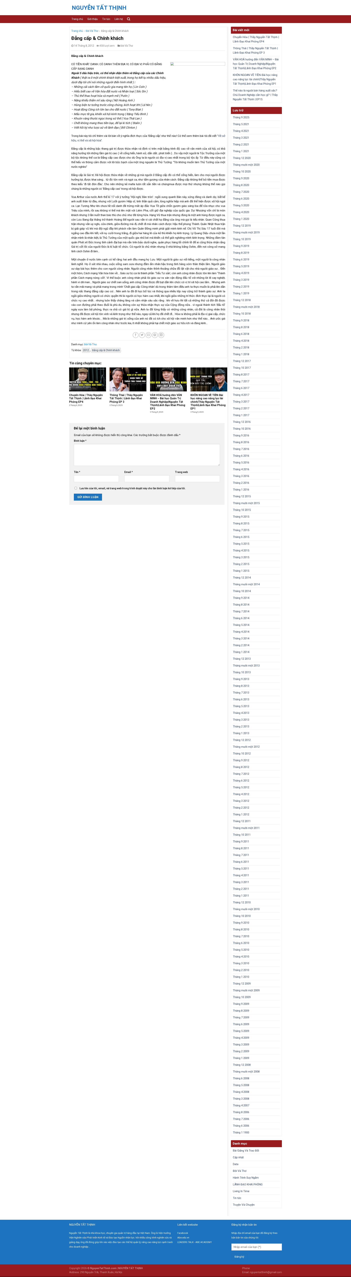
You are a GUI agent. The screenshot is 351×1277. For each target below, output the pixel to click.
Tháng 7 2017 (241, 381)
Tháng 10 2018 (242, 313)
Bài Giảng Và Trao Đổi (246, 1150)
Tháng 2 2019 (241, 286)
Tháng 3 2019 (241, 279)
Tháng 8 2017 (241, 374)
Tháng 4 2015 (241, 550)
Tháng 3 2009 (241, 1044)
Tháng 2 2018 (241, 347)
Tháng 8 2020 (241, 185)
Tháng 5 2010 (241, 949)
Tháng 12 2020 (242, 158)
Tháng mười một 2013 (246, 665)
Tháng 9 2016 (241, 435)
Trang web (181, 472)
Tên (77, 472)
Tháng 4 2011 (241, 875)
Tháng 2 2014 (241, 645)
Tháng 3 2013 (241, 719)
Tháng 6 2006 (241, 1125)
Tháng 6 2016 (241, 455)
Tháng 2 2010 (241, 970)
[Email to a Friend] (148, 335)
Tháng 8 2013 (241, 686)
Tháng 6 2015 (241, 537)
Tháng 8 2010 (241, 929)
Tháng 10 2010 (242, 916)
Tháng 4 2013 (241, 713)
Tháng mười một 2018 (246, 307)
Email (128, 472)
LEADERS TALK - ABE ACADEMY (194, 1242)
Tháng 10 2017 (242, 367)
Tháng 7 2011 (241, 855)
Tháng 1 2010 (241, 977)
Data (235, 1164)
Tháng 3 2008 (241, 1098)
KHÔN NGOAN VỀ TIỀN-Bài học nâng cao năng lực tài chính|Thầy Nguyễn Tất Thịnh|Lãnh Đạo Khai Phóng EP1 (255, 79)
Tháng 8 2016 (241, 442)
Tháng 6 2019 (241, 259)
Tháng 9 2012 (241, 760)
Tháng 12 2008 (242, 1064)
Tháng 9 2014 (241, 598)
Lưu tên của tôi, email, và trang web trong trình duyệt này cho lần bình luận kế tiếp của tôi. (133, 488)
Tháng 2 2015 (241, 564)
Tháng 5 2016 (241, 462)
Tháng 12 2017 (242, 361)
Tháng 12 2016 (242, 422)
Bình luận (80, 440)
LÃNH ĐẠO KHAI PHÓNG (248, 1184)
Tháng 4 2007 (241, 1105)
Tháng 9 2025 (241, 117)
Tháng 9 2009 (241, 1004)
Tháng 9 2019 (241, 246)
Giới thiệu (92, 19)
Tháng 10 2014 (242, 591)
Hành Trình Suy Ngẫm (246, 1177)
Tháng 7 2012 (241, 773)
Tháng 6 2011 (241, 861)
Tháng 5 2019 (241, 266)
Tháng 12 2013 (242, 658)
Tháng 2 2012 (241, 807)
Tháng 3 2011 (241, 882)
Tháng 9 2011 (241, 841)
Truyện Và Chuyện (244, 1204)
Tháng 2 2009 (241, 1051)
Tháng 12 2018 (242, 300)
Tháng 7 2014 (241, 611)
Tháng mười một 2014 (246, 584)
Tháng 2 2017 (241, 408)
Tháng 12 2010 (242, 902)
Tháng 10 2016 (242, 428)
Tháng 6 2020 (241, 198)
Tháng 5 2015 (241, 543)
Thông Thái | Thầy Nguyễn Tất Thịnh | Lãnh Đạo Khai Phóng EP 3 (255, 50)
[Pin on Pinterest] (155, 335)
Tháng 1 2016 (241, 489)
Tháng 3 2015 (241, 557)
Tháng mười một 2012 (246, 746)
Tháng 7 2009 (241, 1017)
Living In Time (241, 1191)
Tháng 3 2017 (241, 401)
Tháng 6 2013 (241, 699)
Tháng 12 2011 (242, 821)
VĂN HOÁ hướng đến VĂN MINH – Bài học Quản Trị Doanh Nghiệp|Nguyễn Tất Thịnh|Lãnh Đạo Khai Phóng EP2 (256, 64)
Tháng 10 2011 (242, 834)
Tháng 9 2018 (241, 320)
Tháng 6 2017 (241, 388)
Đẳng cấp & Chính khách (106, 350)
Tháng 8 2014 (241, 604)
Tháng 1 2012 (241, 814)
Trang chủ (77, 19)
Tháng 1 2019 (241, 293)
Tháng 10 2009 (242, 997)
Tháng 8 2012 (241, 767)
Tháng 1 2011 (241, 895)
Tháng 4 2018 (241, 340)
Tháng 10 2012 (242, 753)
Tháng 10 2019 (242, 239)
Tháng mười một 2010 (246, 909)
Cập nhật (238, 1157)
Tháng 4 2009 (241, 1037)
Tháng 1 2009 (241, 1058)
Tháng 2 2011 (241, 889)
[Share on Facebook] (136, 335)
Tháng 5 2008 (241, 1085)
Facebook (182, 1233)
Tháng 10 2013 (242, 672)
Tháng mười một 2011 (246, 828)
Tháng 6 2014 (241, 618)
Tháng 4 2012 (241, 794)
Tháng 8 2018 (241, 327)
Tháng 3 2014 (241, 638)
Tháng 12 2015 (242, 496)
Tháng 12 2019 (242, 225)
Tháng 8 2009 (241, 1010)
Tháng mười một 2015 (246, 503)
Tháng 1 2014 (241, 652)
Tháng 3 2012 (241, 801)
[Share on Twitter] (142, 335)
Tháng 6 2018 (241, 334)
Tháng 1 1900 (241, 1132)
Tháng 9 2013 (241, 679)
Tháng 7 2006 (241, 1119)
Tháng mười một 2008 (246, 1071)
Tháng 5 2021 (241, 124)
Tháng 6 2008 (241, 1078)
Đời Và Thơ (92, 30)
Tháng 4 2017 (241, 395)
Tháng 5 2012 (241, 787)
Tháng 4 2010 (241, 956)
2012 (86, 350)
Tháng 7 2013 (241, 692)
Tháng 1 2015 (241, 570)
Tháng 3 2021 (241, 137)
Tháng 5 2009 (241, 1031)
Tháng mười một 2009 (246, 990)
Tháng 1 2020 (241, 219)
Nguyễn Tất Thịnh (99, 8)
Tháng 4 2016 (241, 469)
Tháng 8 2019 (241, 252)
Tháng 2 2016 (241, 482)
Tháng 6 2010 (241, 943)
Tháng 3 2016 (241, 476)
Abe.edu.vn (183, 1237)
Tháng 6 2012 (241, 780)
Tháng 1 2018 (241, 354)
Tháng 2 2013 (241, 726)
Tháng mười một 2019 (246, 232)
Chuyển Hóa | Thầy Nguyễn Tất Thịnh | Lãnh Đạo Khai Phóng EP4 (256, 39)
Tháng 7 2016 (241, 449)
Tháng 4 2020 (241, 212)
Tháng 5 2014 (241, 625)
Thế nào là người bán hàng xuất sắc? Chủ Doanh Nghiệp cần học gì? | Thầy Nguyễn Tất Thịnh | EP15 (255, 95)
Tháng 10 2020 (242, 171)
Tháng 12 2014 (242, 577)
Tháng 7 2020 (241, 192)
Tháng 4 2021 (241, 131)
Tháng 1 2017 (241, 415)
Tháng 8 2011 (241, 848)
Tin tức (106, 19)
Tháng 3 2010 (241, 963)
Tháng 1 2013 (241, 733)
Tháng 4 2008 (241, 1092)
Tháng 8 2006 (241, 1112)
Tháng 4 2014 (241, 631)
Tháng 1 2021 (241, 151)
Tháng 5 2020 (241, 205)
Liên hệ (119, 19)
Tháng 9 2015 (241, 516)
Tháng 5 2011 (241, 868)
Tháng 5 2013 (241, 706)
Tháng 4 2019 (241, 273)
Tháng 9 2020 (241, 178)
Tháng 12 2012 (242, 740)
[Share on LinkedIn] (161, 335)
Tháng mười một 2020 (246, 164)
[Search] (128, 19)
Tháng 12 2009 (242, 983)
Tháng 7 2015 (241, 530)
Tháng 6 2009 (241, 1024)
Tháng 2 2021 (241, 144)
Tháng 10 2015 (242, 510)
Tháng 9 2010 (241, 922)
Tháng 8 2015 (241, 523)
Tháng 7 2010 (241, 936)
